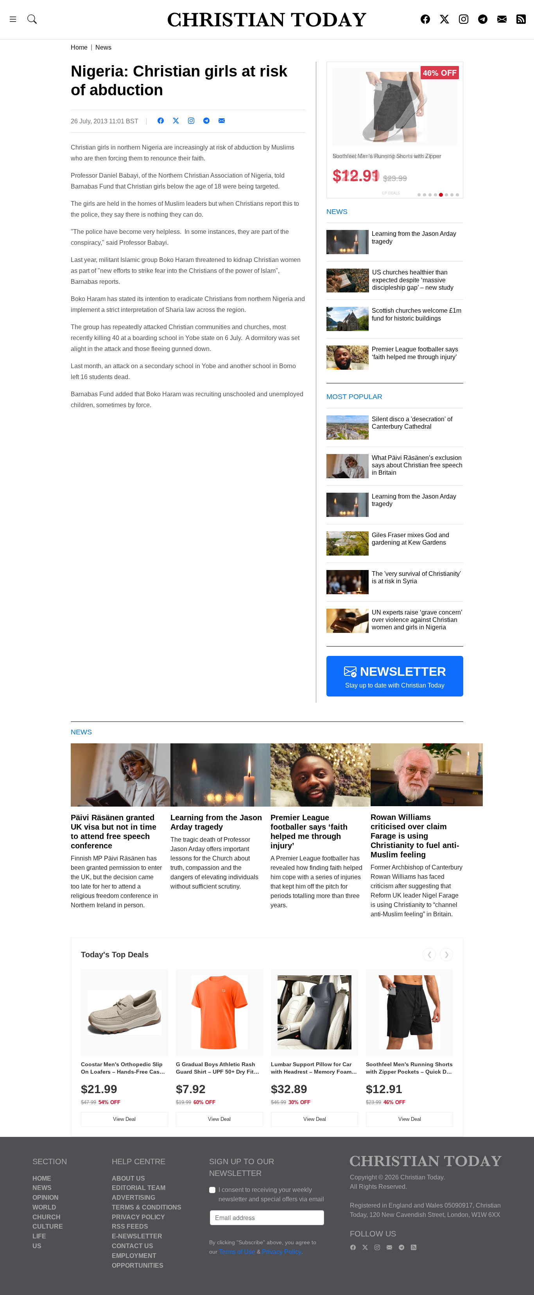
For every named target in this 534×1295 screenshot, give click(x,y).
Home (79, 47)
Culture (47, 1226)
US (36, 1246)
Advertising (133, 1197)
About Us (128, 1178)
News (103, 47)
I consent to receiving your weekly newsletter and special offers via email (271, 1194)
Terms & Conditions (146, 1207)
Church (46, 1216)
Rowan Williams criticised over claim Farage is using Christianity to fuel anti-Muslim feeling (415, 836)
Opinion (45, 1197)
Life (39, 1236)
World (44, 1207)
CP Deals (391, 193)
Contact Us (132, 1246)
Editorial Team (138, 1188)
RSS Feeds (130, 1226)
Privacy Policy (138, 1216)
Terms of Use (237, 1252)
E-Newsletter (137, 1236)
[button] (13, 20)
